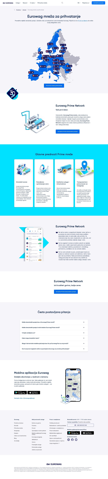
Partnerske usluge (36, 447)
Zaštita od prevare (37, 449)
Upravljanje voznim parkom (39, 430)
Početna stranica (18, 423)
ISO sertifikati (53, 435)
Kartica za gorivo (36, 423)
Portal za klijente (83, 20)
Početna (18, 9)
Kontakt (16, 425)
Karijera (16, 433)
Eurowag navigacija (37, 437)
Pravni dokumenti (54, 430)
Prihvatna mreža (18, 428)
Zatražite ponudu (98, 3)
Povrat (33, 428)
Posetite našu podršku (84, 422)
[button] (18, 3)
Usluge (24, 9)
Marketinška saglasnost (56, 433)
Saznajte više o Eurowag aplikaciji (24, 398)
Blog (15, 438)
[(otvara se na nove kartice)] (20, 392)
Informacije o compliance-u (57, 428)
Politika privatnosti (54, 423)
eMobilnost (35, 439)
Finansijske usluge (36, 444)
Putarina (34, 425)
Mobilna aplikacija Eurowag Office (39, 434)
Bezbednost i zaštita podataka (58, 425)
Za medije (16, 440)
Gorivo (33, 442)
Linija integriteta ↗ (54, 443)
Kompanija (16, 430)
